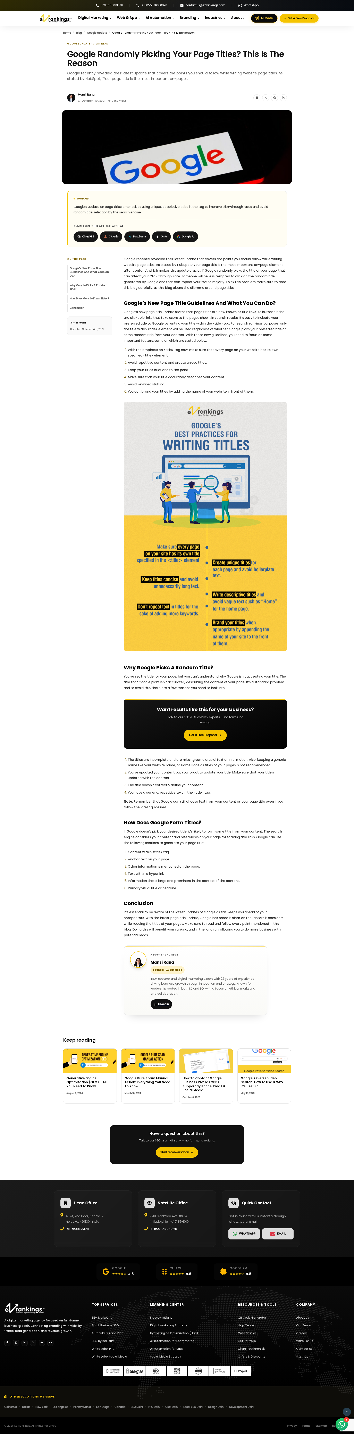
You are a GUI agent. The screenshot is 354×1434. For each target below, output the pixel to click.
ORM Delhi (171, 1407)
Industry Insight (161, 1318)
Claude (113, 236)
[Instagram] (16, 1343)
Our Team (303, 1325)
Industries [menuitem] (213, 17)
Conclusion (77, 308)
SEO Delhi (137, 1407)
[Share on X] (265, 97)
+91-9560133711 (112, 5)
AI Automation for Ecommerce (172, 1341)
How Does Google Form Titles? (89, 298)
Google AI (188, 236)
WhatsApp (251, 5)
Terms (306, 1426)
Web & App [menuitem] (127, 17)
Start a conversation (174, 1152)
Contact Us (304, 1349)
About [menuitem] (236, 17)
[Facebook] (7, 1343)
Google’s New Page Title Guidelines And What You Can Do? (89, 272)
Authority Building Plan (107, 1333)
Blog (79, 33)
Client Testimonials (251, 1349)
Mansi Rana (86, 94)
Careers (301, 1333)
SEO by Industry (103, 1341)
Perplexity (139, 236)
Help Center (246, 1325)
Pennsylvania (82, 1407)
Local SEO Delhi (193, 1407)
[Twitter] (33, 1343)
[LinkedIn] (25, 1343)
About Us (302, 1318)
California (10, 1407)
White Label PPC (103, 1349)
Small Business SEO (105, 1325)
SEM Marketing (102, 1318)
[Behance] (50, 1343)
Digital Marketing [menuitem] (93, 17)
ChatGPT (88, 236)
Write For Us (304, 1341)
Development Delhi (241, 1407)
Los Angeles (60, 1407)
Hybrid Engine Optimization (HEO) (174, 1333)
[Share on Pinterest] (274, 97)
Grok (164, 236)
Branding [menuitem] (188, 17)
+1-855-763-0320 (154, 5)
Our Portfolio (247, 1341)
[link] (244, 1233)
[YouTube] (42, 1343)
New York (41, 1407)
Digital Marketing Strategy (168, 1325)
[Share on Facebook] (256, 97)
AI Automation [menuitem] (158, 17)
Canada (120, 1407)
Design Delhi (216, 1407)
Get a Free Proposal (301, 18)
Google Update (97, 33)
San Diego (102, 1407)
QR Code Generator (252, 1318)
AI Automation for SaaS (166, 1349)
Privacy (292, 1426)
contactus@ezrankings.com (205, 5)
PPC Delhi (154, 1407)
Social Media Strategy (165, 1356)
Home (67, 33)
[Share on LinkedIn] (283, 97)
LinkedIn (163, 1004)
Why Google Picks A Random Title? (89, 287)
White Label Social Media (109, 1356)
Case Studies (247, 1333)
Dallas (26, 1407)
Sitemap (302, 1356)
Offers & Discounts (251, 1356)
